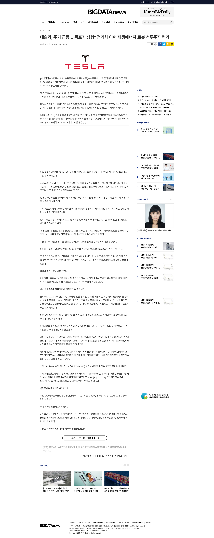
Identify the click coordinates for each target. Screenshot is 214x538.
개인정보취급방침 (98, 523)
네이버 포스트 (145, 2)
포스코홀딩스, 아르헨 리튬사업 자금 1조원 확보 (155, 111)
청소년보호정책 (110, 523)
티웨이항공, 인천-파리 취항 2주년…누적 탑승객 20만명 (156, 104)
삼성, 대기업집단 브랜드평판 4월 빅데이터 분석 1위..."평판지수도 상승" (150, 301)
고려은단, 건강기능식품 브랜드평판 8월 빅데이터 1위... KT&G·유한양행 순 (150, 167)
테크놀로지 (93, 22)
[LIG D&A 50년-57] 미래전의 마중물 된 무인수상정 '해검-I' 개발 (53, 489)
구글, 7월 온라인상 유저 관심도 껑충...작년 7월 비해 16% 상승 (150, 177)
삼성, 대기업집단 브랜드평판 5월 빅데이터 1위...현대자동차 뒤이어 (150, 277)
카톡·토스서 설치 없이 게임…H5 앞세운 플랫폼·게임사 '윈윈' (156, 100)
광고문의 (87, 523)
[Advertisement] (84, 146)
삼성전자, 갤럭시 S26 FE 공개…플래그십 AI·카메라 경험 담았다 (83, 489)
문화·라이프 (133, 22)
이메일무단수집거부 (123, 523)
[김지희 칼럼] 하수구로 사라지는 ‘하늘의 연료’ (154, 230)
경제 (75, 22)
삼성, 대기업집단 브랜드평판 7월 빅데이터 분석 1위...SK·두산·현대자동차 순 (150, 256)
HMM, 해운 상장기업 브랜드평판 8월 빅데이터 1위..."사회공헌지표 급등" (114, 490)
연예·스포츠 (119, 22)
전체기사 (52, 22)
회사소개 (164, 2)
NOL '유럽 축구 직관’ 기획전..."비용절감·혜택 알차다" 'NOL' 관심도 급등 (150, 130)
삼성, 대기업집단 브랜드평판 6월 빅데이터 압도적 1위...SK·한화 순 (150, 266)
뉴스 (48, 31)
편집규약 (148, 523)
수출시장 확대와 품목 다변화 (148, 97)
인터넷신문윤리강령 (137, 523)
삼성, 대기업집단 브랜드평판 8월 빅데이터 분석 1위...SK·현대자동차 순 (150, 246)
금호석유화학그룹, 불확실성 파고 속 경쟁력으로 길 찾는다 (156, 115)
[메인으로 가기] (50, 526)
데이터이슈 (64, 22)
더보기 (172, 200)
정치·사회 (106, 22)
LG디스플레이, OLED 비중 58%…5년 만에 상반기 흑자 (156, 107)
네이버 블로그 (155, 2)
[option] (55, 482)
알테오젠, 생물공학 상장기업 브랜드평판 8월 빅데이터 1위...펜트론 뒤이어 (150, 187)
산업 (82, 22)
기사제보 (171, 2)
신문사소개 (72, 523)
